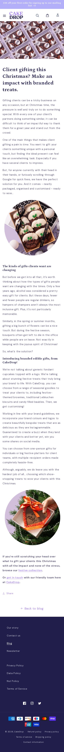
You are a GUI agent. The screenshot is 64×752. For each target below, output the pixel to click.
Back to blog (34, 608)
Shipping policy (43, 737)
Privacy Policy (15, 665)
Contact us (13, 635)
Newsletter (13, 650)
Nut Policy (13, 681)
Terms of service (24, 737)
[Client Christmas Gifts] (32, 259)
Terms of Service (17, 688)
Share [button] (9, 593)
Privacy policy (52, 731)
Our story (12, 627)
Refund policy (34, 731)
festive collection (30, 570)
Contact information (33, 742)
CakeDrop (19, 731)
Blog (9, 643)
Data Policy (14, 673)
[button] (4, 15)
